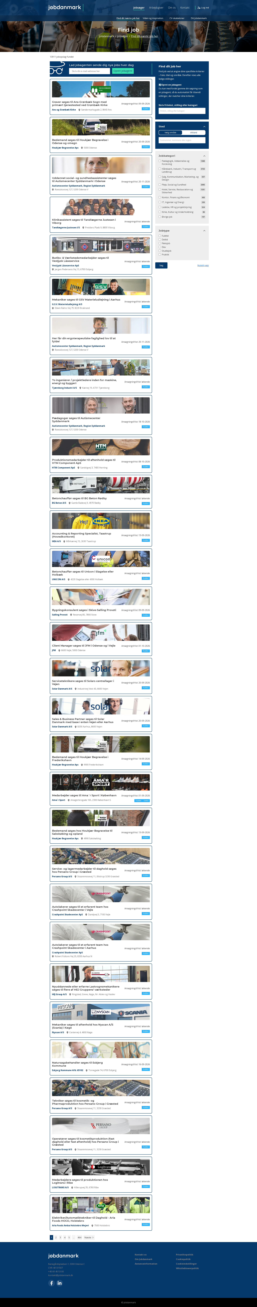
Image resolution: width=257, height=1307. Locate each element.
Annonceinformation (146, 1263)
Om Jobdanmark (143, 1259)
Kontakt (185, 7)
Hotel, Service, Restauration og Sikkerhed (177, 191)
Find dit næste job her (128, 18)
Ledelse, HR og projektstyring (177, 207)
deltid (165, 239)
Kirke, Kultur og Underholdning (177, 212)
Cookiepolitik (183, 1259)
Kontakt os (141, 1254)
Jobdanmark (106, 36)
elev (164, 247)
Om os (172, 7)
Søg (161, 265)
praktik (165, 254)
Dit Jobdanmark (199, 18)
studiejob (166, 250)
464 (79, 1237)
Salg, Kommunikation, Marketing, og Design (180, 178)
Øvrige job (167, 216)
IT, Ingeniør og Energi (173, 202)
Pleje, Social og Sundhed (174, 184)
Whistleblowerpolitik (187, 1268)
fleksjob (166, 243)
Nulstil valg (203, 265)
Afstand (193, 132)
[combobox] (182, 111)
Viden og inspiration (153, 18)
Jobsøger (139, 7)
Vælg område (170, 132)
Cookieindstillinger (186, 1263)
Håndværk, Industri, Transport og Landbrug (179, 170)
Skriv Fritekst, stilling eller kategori (178, 105)
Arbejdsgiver (156, 7)
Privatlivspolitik (184, 1254)
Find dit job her (170, 66)
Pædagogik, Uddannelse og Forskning (175, 162)
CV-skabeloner (177, 18)
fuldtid (165, 235)
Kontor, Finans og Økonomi (176, 197)
